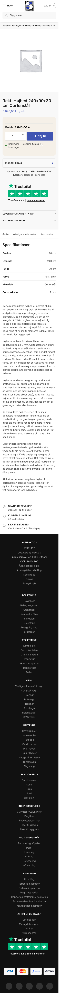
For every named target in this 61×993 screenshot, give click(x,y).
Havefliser (29, 600)
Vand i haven (29, 744)
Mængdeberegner (29, 924)
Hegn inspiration (29, 892)
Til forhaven (29, 761)
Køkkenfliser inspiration (29, 905)
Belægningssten (29, 605)
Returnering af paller (29, 843)
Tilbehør (29, 703)
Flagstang (29, 766)
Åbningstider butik (29, 565)
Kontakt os (29, 574)
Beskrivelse (46, 234)
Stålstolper (29, 717)
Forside (6, 25)
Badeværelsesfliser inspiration (29, 901)
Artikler (29, 928)
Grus (29, 788)
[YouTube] (49, 986)
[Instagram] (19, 986)
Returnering (29, 860)
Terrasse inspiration (29, 883)
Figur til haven (29, 752)
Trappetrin (29, 658)
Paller (29, 847)
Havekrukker (29, 730)
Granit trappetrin (29, 663)
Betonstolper (29, 712)
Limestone (29, 622)
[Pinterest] (29, 986)
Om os (29, 579)
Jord (29, 793)
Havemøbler (29, 735)
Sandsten (29, 618)
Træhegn (29, 694)
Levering (29, 852)
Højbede (27, 25)
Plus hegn (29, 708)
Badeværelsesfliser (29, 820)
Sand (29, 784)
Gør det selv (29, 919)
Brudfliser (29, 631)
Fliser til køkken (29, 824)
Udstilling (29, 879)
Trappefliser (29, 667)
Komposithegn (29, 690)
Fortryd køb (29, 583)
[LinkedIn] (39, 986)
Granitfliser (29, 609)
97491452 (29, 548)
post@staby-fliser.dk (29, 552)
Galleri (6, 234)
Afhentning (29, 865)
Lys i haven (29, 748)
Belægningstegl (29, 627)
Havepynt (16, 25)
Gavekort (29, 797)
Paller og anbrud (14, 220)
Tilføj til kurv (40, 137)
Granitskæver (29, 780)
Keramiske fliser (29, 614)
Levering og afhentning (18, 213)
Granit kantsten (29, 654)
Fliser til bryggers (29, 829)
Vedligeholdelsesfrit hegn (29, 686)
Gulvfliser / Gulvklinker (29, 811)
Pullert (29, 672)
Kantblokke (29, 645)
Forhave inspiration (29, 888)
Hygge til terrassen (29, 757)
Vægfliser (29, 816)
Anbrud (29, 856)
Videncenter (29, 932)
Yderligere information (25, 234)
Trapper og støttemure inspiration (29, 896)
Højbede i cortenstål (42, 25)
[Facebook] (9, 986)
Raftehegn (29, 699)
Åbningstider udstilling (29, 570)
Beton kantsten (29, 650)
